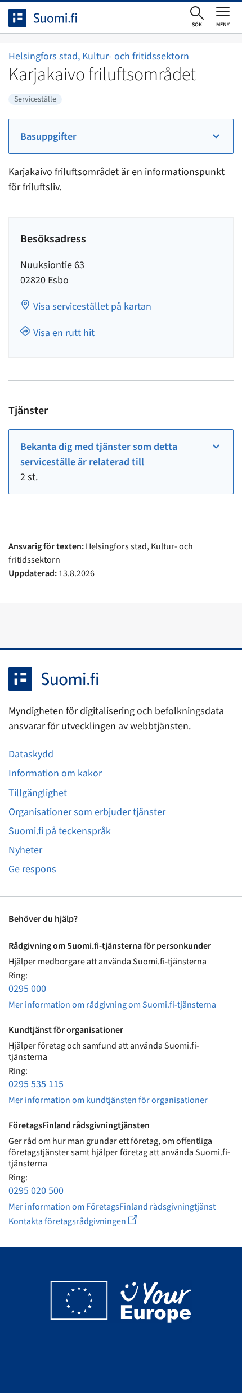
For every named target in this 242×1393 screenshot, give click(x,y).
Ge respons (32, 869)
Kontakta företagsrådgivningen (81, 1221)
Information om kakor (55, 773)
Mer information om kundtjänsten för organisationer (108, 1100)
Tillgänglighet (37, 793)
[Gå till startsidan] (52, 18)
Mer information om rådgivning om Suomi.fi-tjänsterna (112, 1004)
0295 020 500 (36, 1191)
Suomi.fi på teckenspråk (59, 831)
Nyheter (25, 850)
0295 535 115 (36, 1084)
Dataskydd (30, 754)
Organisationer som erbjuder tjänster (86, 812)
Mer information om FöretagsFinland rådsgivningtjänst (112, 1206)
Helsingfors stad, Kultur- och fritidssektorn (98, 56)
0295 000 (27, 989)
